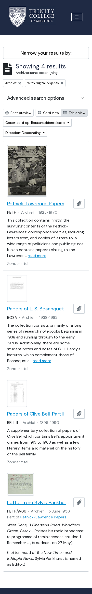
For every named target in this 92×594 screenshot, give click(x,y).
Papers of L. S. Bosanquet (35, 309)
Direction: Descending (23, 132)
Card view (50, 113)
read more (37, 255)
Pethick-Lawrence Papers (35, 204)
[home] (34, 16)
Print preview (20, 113)
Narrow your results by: (46, 53)
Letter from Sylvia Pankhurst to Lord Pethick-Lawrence (39, 502)
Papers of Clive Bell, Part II (35, 414)
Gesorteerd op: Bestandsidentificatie (35, 122)
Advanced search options (35, 98)
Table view (76, 113)
